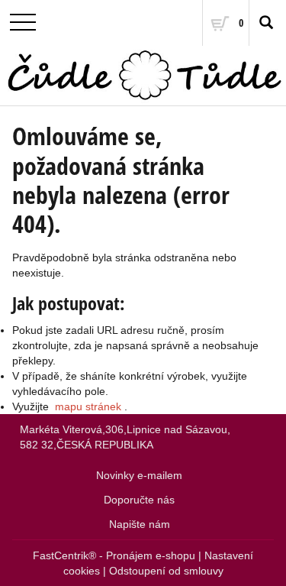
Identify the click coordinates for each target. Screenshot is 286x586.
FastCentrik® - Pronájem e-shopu (114, 555)
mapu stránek (88, 406)
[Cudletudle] (143, 75)
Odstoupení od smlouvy (166, 571)
